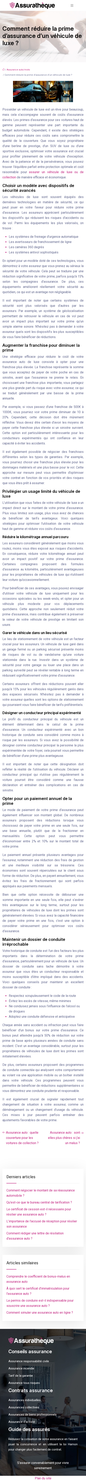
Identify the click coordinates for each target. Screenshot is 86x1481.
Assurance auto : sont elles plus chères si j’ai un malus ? (64, 1138)
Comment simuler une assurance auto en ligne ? (39, 1312)
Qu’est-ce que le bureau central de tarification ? (39, 1202)
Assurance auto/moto (18, 69)
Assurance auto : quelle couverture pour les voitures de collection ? (22, 1138)
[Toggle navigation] (72, 5)
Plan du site (43, 1478)
